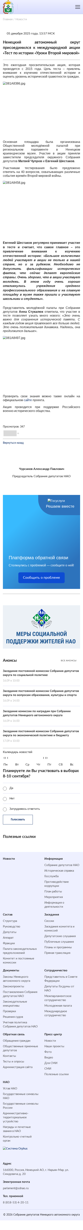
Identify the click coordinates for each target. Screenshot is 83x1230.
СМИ (47, 1068)
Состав (8, 914)
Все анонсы (68, 660)
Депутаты (9, 932)
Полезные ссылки (56, 1074)
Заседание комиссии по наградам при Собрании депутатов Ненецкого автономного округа (37, 716)
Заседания (51, 914)
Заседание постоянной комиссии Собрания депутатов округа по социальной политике (41, 676)
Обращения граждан (16, 1040)
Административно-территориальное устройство (16, 1117)
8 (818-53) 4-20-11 (16, 1202)
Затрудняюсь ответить (24, 808)
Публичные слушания (59, 941)
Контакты (9, 1056)
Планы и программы (58, 947)
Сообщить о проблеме (41, 577)
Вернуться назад (13, 443)
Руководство (11, 926)
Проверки (9, 1011)
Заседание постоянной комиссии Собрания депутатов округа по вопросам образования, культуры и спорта (41, 696)
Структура (10, 921)
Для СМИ (50, 1063)
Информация (53, 858)
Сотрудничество (55, 970)
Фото (48, 1052)
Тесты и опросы (13, 1061)
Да (11, 788)
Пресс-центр (53, 1034)
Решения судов (13, 1016)
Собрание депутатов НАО (61, 865)
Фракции (9, 943)
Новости (9, 858)
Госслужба (51, 876)
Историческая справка (59, 870)
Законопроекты (13, 986)
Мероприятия (53, 897)
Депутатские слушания (60, 936)
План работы (53, 891)
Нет (12, 798)
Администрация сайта (17, 1067)
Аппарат (8, 937)
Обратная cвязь (14, 1034)
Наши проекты (54, 1046)
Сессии (49, 921)
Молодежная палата (58, 1005)
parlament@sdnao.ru (16, 1188)
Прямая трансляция (57, 953)
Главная (8, 19)
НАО (6, 1082)
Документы (11, 970)
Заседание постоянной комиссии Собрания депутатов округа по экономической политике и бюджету (41, 736)
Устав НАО (10, 1088)
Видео (48, 1057)
